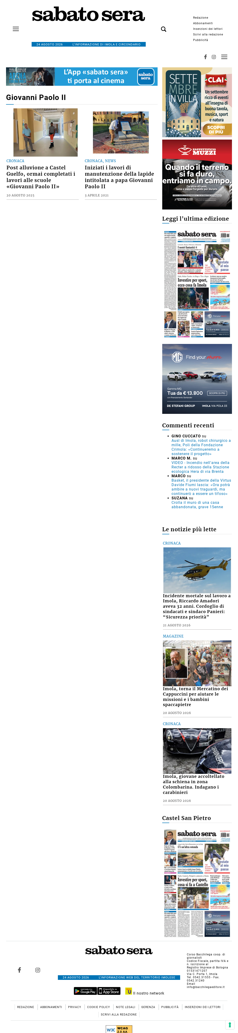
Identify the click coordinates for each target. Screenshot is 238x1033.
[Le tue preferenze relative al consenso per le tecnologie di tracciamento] (229, 1024)
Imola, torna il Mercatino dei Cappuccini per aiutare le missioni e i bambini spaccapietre (195, 696)
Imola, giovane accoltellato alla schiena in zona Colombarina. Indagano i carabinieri (194, 784)
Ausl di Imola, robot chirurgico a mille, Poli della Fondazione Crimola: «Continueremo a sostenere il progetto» (201, 447)
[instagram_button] (214, 56)
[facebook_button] (205, 56)
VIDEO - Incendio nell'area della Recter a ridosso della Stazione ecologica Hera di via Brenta (201, 467)
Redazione (200, 17)
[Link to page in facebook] (19, 970)
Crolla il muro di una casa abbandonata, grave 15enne (197, 504)
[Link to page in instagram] (37, 970)
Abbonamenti (203, 23)
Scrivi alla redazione (208, 34)
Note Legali (126, 1007)
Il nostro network (148, 993)
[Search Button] (157, 27)
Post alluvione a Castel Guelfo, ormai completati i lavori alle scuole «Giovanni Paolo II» (41, 177)
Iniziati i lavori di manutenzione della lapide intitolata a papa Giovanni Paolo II (119, 177)
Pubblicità (200, 40)
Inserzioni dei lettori (208, 29)
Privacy (75, 1007)
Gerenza (148, 1007)
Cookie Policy (99, 1007)
